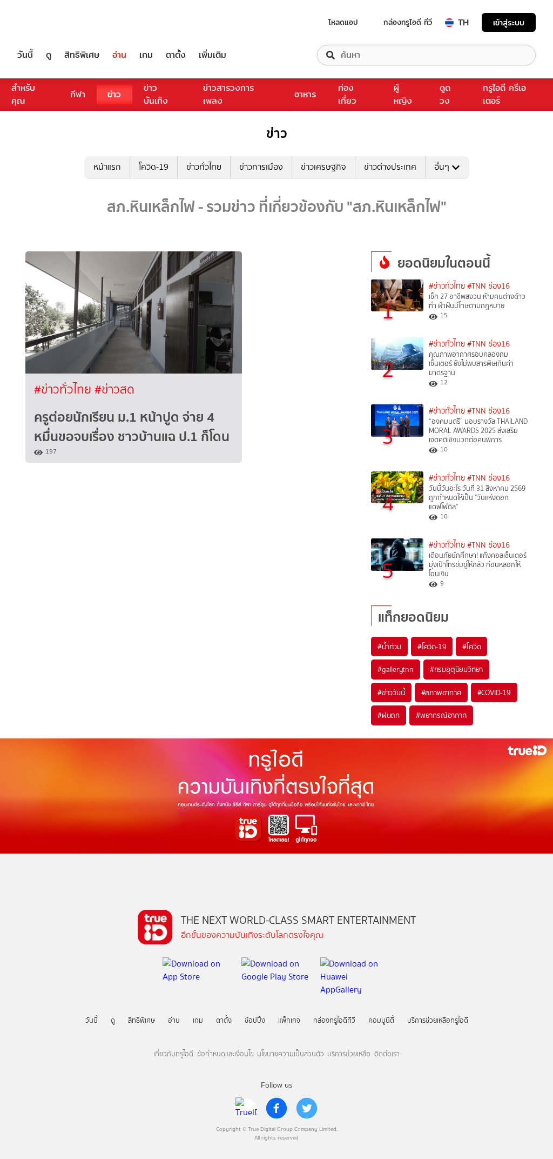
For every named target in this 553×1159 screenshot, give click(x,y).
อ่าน (119, 55)
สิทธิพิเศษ (81, 55)
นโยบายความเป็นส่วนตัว (290, 1054)
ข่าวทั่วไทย (203, 167)
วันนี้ (25, 55)
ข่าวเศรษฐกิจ (323, 167)
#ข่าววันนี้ (391, 692)
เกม (146, 55)
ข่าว (114, 94)
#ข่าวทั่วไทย (64, 389)
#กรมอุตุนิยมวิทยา (456, 669)
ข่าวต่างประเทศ (390, 167)
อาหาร (305, 94)
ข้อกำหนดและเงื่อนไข (225, 1054)
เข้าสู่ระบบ (508, 22)
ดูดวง (445, 94)
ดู (48, 55)
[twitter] (307, 1108)
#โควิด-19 (431, 646)
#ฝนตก (388, 715)
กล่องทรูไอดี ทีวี (407, 22)
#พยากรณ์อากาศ (441, 715)
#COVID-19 (494, 692)
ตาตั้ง (176, 55)
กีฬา (77, 94)
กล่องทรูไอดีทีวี (334, 1020)
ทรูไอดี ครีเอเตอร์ (504, 94)
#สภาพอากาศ (441, 692)
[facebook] (276, 1108)
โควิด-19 (153, 167)
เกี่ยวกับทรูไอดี (173, 1054)
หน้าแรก (107, 167)
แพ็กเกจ (289, 1020)
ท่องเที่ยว (347, 94)
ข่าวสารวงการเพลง (228, 94)
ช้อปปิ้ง (255, 1020)
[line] (246, 1108)
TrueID (49, 22)
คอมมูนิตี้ (381, 1020)
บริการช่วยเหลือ (348, 1054)
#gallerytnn (395, 669)
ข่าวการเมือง (261, 167)
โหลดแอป (343, 22)
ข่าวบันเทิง (156, 94)
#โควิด (471, 646)
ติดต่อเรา (387, 1054)
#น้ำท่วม (389, 646)
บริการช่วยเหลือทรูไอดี (437, 1020)
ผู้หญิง (403, 94)
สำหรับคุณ (23, 94)
